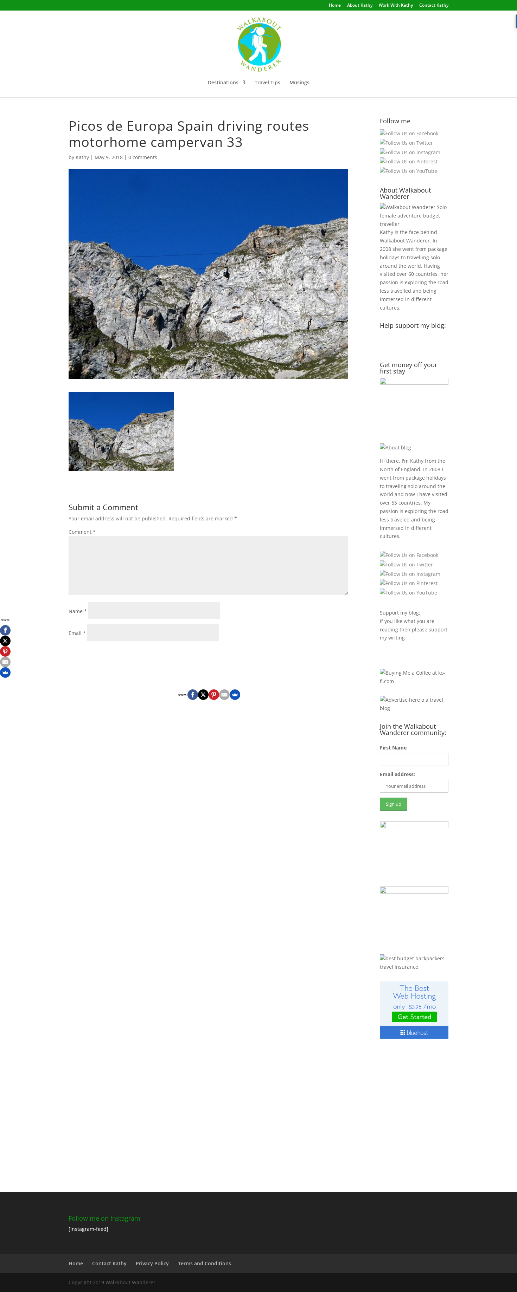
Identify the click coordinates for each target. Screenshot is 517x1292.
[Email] (224, 694)
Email (77, 633)
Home (335, 5)
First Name (393, 747)
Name (78, 611)
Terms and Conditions (204, 1263)
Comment (82, 531)
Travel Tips (267, 83)
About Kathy (359, 5)
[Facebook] (192, 694)
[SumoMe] (235, 694)
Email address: (397, 774)
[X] (203, 694)
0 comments (142, 157)
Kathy (82, 157)
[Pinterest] (214, 694)
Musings (299, 83)
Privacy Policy (152, 1263)
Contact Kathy (433, 5)
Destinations (223, 83)
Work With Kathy (396, 5)
